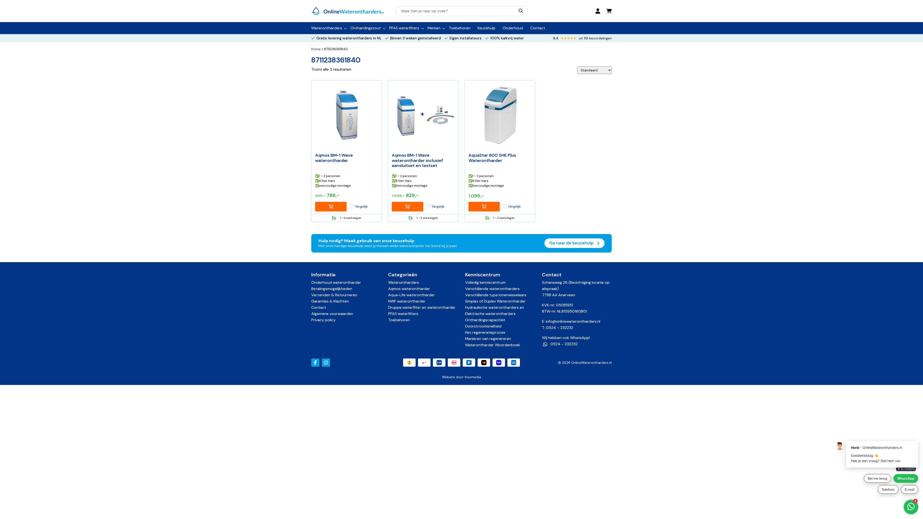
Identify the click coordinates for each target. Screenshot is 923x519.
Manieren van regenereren (488, 338)
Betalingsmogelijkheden (331, 288)
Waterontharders (326, 28)
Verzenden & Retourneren (334, 294)
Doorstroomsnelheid (483, 326)
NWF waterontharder (406, 301)
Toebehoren (459, 28)
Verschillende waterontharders (492, 288)
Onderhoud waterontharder (336, 282)
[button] (331, 206)
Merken (434, 28)
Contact (537, 28)
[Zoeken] (520, 10)
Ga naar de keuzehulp (571, 243)
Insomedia (473, 377)
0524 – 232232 (559, 327)
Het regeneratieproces (485, 332)
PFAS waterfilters (404, 28)
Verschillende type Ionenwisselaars (495, 294)
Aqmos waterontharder (409, 288)
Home (316, 49)
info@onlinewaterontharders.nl (573, 321)
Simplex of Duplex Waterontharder (495, 301)
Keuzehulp (486, 28)
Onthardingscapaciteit (485, 319)
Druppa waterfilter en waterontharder (421, 307)
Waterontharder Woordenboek (492, 344)
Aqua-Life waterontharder (411, 294)
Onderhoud (513, 28)
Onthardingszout (365, 28)
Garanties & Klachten (330, 301)
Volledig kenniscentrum (485, 282)
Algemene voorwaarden (332, 313)
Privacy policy (323, 319)
